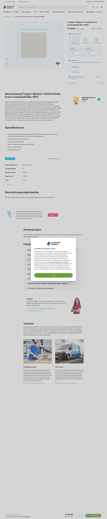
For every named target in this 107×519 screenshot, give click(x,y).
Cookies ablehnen (55, 262)
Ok (53, 275)
